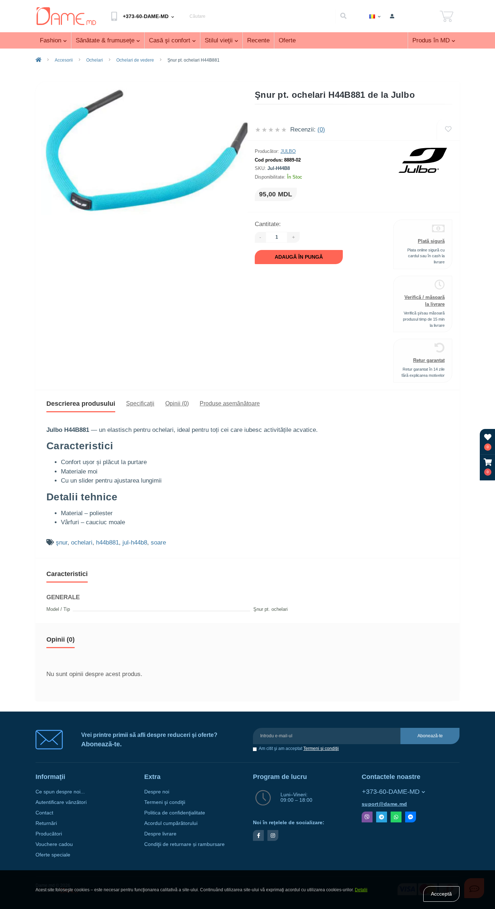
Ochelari (94, 60)
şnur (61, 542)
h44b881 (107, 542)
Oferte (287, 40)
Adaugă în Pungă (299, 257)
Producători (49, 834)
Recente (258, 40)
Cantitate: (268, 224)
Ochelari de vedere (135, 60)
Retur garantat (429, 360)
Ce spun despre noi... (60, 792)
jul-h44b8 (134, 542)
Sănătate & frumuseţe (105, 40)
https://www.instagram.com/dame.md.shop (272, 835)
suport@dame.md (384, 804)
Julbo (288, 151)
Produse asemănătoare (230, 403)
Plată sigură (431, 241)
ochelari (81, 542)
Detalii (361, 889)
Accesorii (64, 60)
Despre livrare (160, 834)
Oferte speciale (53, 855)
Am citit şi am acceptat (299, 748)
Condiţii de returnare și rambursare (184, 844)
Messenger (410, 817)
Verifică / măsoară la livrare (424, 301)
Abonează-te (430, 735)
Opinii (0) (177, 403)
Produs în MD (431, 40)
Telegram (381, 817)
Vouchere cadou (54, 844)
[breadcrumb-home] (38, 60)
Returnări (46, 823)
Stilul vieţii (219, 40)
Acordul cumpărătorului (170, 823)
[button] (488, 467)
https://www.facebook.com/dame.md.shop (258, 835)
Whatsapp (396, 817)
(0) (321, 129)
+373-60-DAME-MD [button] (391, 791)
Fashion (50, 40)
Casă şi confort (169, 40)
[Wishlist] (448, 129)
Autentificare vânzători (61, 802)
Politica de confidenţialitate (174, 813)
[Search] (343, 16)
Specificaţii (140, 403)
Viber (367, 817)
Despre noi (156, 792)
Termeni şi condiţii (321, 748)
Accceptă (441, 894)
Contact (44, 813)
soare (158, 542)
